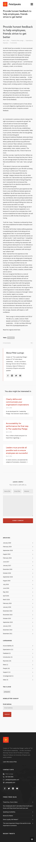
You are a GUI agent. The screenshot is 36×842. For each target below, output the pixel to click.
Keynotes (5, 43)
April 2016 (6, 596)
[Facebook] (8, 375)
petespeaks (11, 338)
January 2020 (7, 543)
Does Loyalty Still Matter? (10, 819)
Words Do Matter (8, 816)
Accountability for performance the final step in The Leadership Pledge (17, 426)
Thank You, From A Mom (10, 802)
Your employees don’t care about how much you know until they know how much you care (17, 807)
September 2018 (8, 550)
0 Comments (7, 343)
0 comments (13, 43)
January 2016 (7, 607)
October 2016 (7, 573)
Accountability (7, 646)
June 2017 (6, 562)
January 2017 (7, 566)
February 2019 (7, 547)
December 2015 (7, 611)
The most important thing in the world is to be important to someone (17, 824)
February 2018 (7, 558)
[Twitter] (16, 375)
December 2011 (7, 634)
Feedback (6, 653)
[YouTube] (20, 375)
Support (5, 672)
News (4, 665)
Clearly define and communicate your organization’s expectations (17, 402)
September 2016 (8, 577)
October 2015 (7, 618)
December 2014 (7, 630)
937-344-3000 (9, 777)
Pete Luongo (20, 40)
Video (4, 680)
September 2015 (8, 622)
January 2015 (7, 626)
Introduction (7, 657)
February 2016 (7, 603)
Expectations (29, 40)
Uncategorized (7, 676)
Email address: (7, 704)
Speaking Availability (9, 812)
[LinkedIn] (12, 375)
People (5, 668)
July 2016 (6, 584)
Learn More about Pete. (10, 762)
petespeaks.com (10, 782)
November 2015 (7, 615)
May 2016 (5, 592)
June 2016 (6, 588)
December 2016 (7, 569)
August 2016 (6, 581)
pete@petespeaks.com (12, 780)
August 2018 (6, 554)
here (18, 330)
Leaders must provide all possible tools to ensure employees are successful (17, 450)
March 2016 (6, 600)
